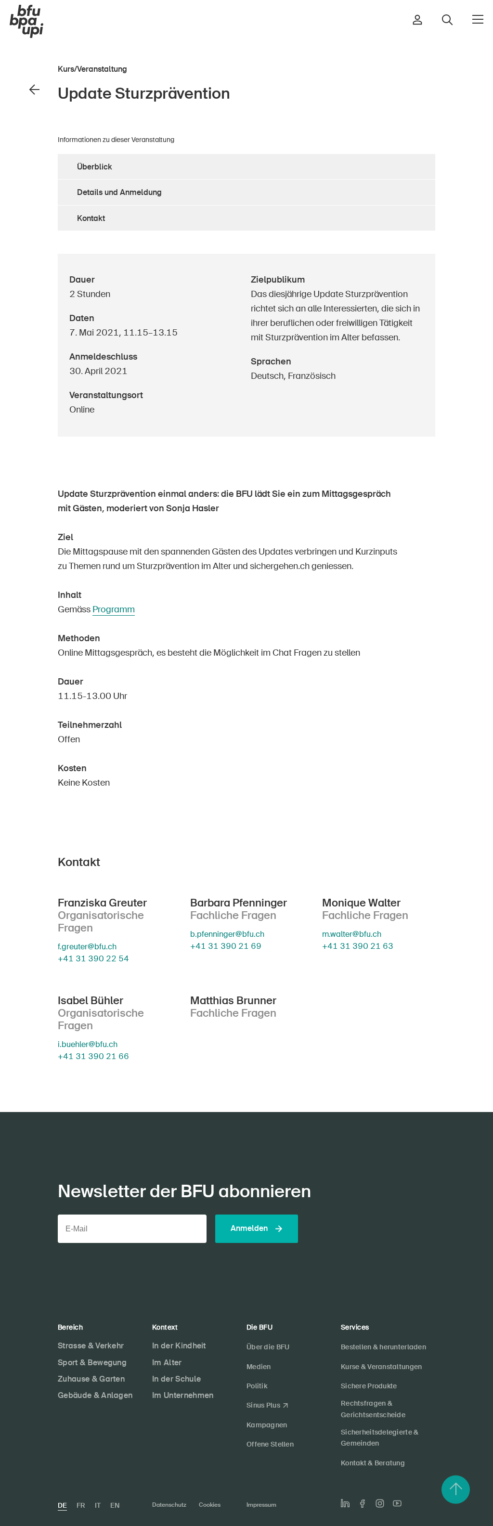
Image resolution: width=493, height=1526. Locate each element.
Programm (113, 609)
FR (81, 1505)
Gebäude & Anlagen (95, 1395)
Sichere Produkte (369, 1386)
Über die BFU (267, 1347)
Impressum (261, 1505)
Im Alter (167, 1363)
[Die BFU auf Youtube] (397, 1503)
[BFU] (26, 22)
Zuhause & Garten (91, 1379)
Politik (256, 1386)
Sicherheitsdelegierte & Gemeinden (379, 1438)
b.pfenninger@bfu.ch (227, 934)
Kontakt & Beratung (373, 1463)
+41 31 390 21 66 (93, 1056)
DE (62, 1505)
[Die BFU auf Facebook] (362, 1504)
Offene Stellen (270, 1444)
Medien (258, 1366)
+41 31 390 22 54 (93, 958)
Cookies (210, 1505)
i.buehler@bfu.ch (87, 1044)
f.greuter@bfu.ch (87, 947)
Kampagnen (266, 1425)
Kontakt (91, 218)
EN (114, 1505)
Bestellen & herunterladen (383, 1347)
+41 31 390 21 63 (357, 946)
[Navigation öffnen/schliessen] (477, 19)
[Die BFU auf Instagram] (380, 1503)
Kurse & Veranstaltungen (381, 1366)
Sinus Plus (263, 1405)
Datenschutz (169, 1505)
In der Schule (176, 1379)
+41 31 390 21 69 (225, 946)
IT (98, 1505)
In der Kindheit (179, 1346)
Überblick (94, 167)
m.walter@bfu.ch (351, 934)
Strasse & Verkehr (91, 1346)
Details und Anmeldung (119, 192)
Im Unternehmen (182, 1395)
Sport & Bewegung (92, 1363)
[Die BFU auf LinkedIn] (345, 1503)
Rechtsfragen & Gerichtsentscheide (373, 1409)
